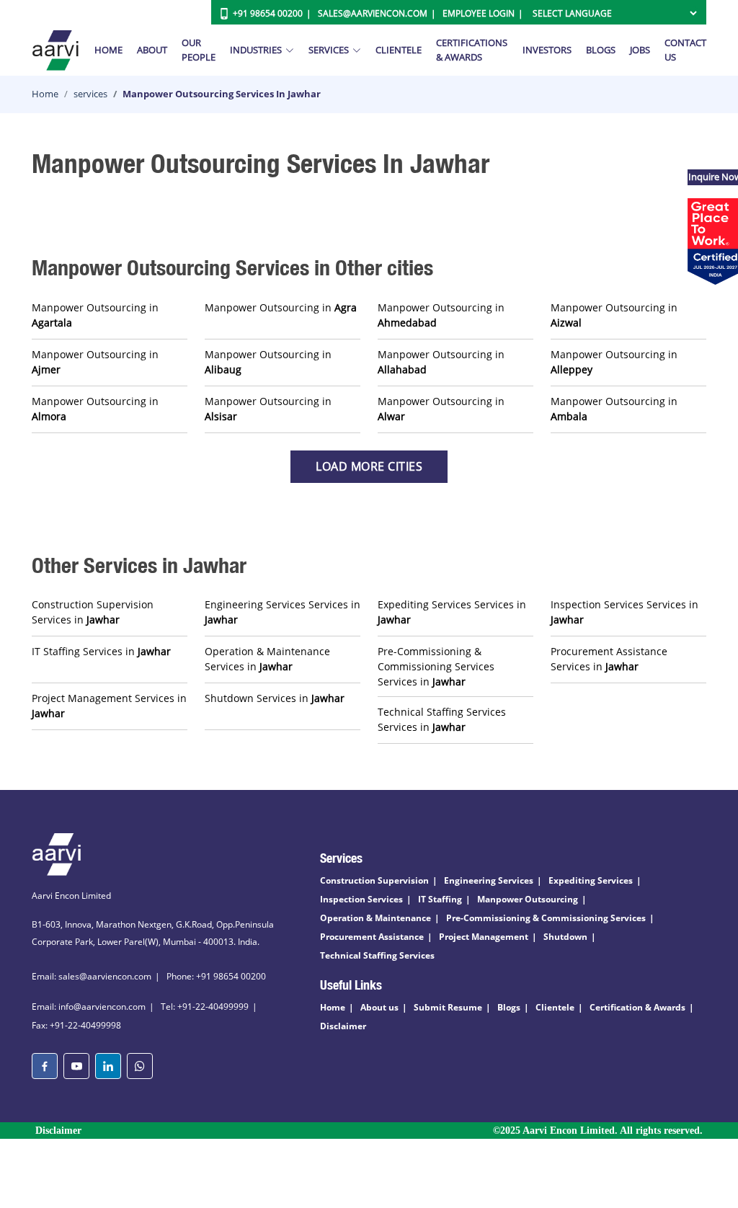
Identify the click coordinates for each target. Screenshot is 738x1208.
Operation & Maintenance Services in (267, 658)
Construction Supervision (374, 880)
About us (379, 1007)
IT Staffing (440, 899)
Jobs (640, 49)
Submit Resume (448, 1007)
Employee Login (479, 13)
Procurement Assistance (372, 937)
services (90, 93)
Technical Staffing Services (377, 955)
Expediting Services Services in (452, 612)
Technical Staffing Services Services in (442, 719)
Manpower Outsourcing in (95, 315)
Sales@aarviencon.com (372, 13)
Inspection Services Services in (624, 612)
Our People (198, 49)
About (152, 49)
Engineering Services (488, 880)
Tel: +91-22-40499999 (205, 1006)
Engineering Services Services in (282, 612)
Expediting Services (590, 880)
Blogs (600, 49)
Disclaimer (343, 1026)
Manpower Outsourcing (527, 899)
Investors (547, 49)
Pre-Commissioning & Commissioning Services (546, 918)
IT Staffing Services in (101, 651)
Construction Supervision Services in (93, 612)
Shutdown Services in (274, 698)
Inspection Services (361, 899)
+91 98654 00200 (268, 13)
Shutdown (565, 937)
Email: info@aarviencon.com (89, 1006)
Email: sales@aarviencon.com (91, 976)
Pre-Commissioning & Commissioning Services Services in (436, 666)
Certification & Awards (637, 1007)
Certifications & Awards (471, 49)
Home (108, 49)
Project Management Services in (109, 705)
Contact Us (685, 49)
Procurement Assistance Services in (609, 658)
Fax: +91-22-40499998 (76, 1025)
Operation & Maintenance (375, 918)
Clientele (398, 49)
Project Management (483, 937)
